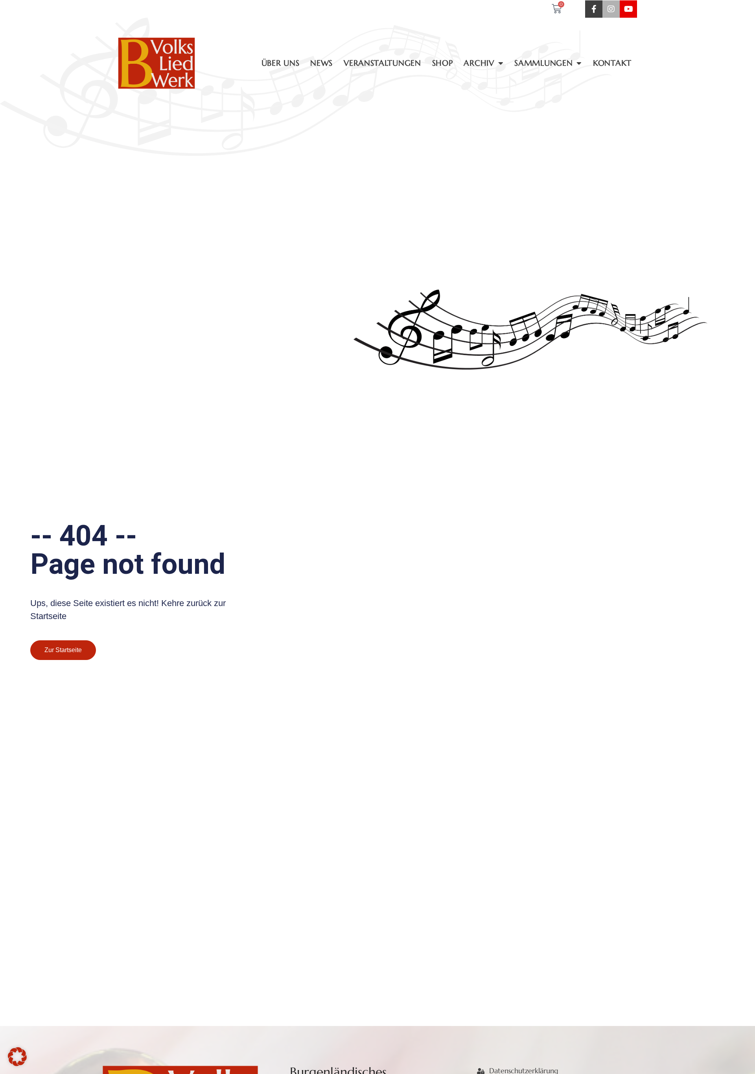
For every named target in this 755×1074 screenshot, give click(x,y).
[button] (17, 1056)
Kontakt (612, 63)
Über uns (280, 63)
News (321, 63)
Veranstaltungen (382, 63)
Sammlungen (543, 63)
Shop (442, 63)
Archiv (479, 63)
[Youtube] (628, 9)
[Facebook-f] (593, 9)
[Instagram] (611, 9)
